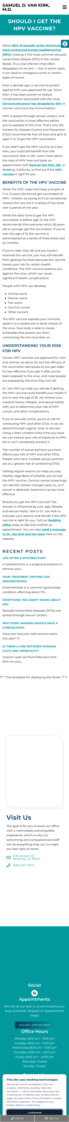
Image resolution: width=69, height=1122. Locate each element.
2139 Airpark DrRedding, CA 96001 (26, 857)
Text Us (53, 1118)
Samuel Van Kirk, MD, (45, 165)
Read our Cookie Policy (28, 1105)
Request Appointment (34, 1025)
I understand (35, 1112)
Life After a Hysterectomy (24, 558)
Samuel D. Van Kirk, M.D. (26, 7)
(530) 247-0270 (23, 865)
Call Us (19, 1118)
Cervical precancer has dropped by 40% (32, 103)
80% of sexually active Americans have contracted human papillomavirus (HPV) (32, 50)
